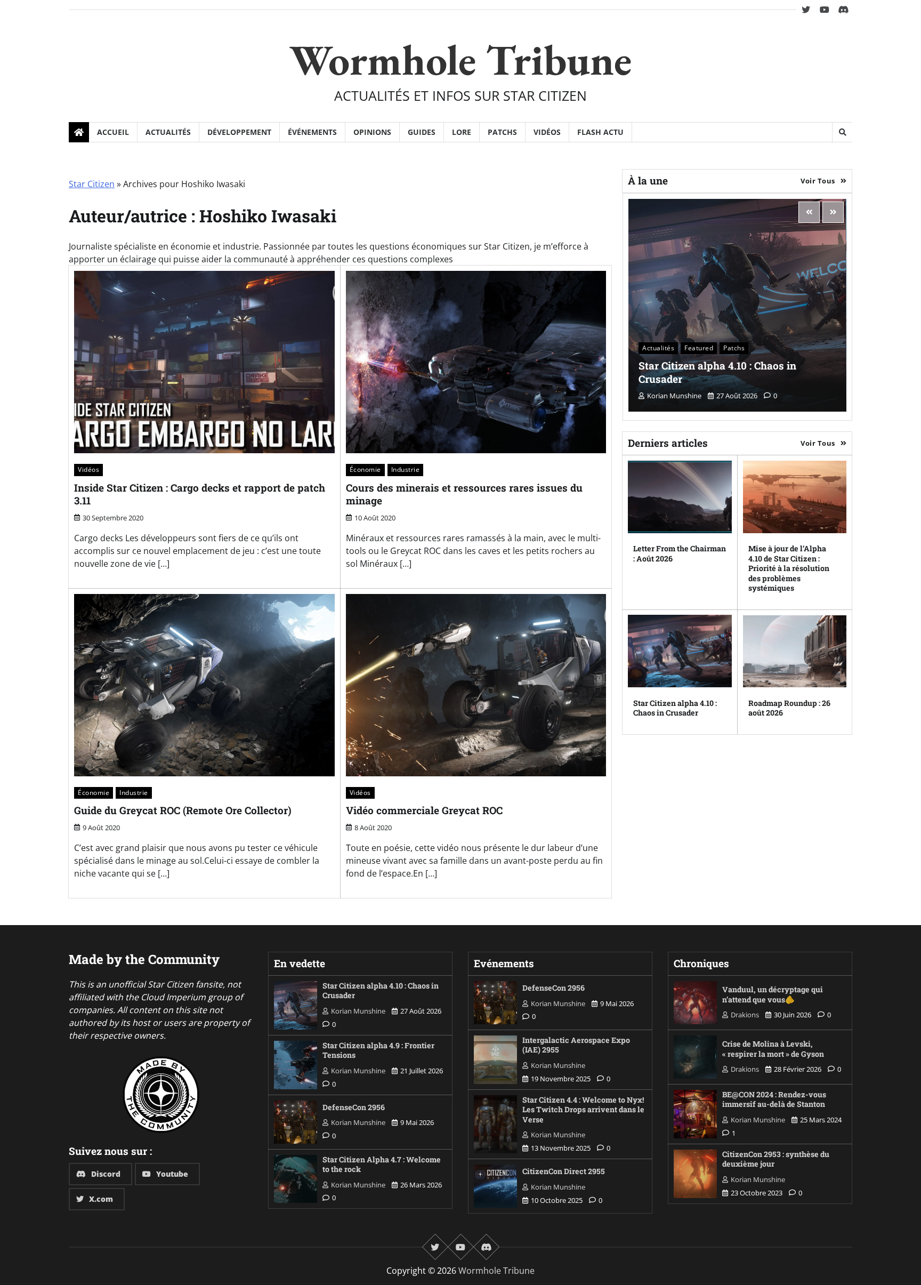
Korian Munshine (674, 395)
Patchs (502, 132)
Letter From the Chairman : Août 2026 (679, 553)
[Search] (842, 132)
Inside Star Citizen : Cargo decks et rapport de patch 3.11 (199, 494)
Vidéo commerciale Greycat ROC (424, 810)
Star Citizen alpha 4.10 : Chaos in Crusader (717, 371)
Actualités (168, 132)
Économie (365, 469)
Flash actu (600, 132)
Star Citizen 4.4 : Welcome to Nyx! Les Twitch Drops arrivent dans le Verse (583, 1110)
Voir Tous (818, 180)
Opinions (372, 132)
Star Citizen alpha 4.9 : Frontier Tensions (378, 1050)
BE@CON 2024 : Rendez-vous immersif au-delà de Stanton (774, 1099)
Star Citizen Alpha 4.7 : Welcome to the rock (381, 1164)
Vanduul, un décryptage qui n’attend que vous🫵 (772, 994)
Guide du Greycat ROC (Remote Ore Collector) (183, 810)
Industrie (405, 469)
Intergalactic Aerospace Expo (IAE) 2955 (576, 1045)
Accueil (113, 132)
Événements (312, 132)
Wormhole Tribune (460, 59)
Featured (698, 347)
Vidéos (547, 132)
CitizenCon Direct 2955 (563, 1171)
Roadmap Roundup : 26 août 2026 (789, 707)
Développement (239, 132)
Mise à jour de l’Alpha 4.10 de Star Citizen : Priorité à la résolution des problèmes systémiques (788, 568)
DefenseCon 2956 (353, 1107)
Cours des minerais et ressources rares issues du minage (464, 494)
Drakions (745, 1014)
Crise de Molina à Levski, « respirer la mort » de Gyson (773, 1049)
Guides (421, 132)
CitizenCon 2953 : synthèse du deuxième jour (775, 1159)
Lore (461, 132)
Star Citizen (92, 184)
